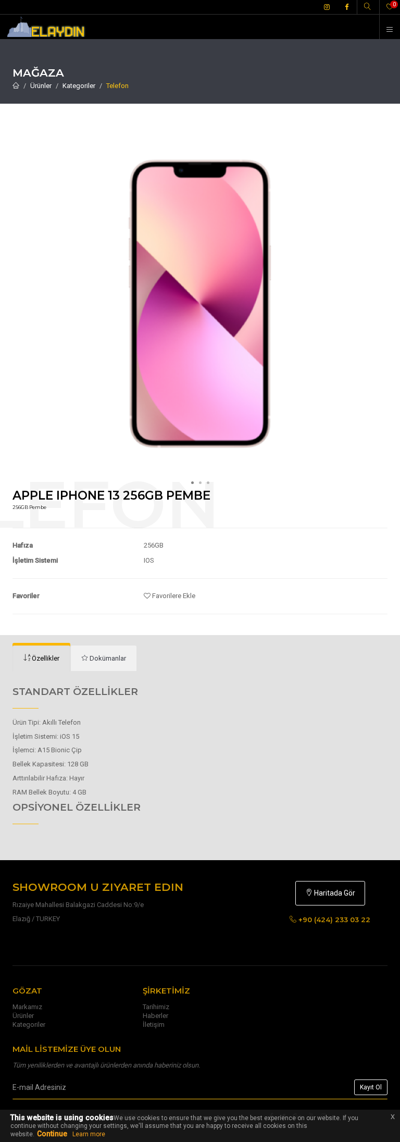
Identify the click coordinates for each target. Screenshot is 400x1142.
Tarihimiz (156, 1007)
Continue (52, 1133)
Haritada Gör (333, 893)
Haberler (155, 1016)
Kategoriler (79, 86)
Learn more (88, 1134)
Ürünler (41, 86)
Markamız (27, 1007)
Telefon (117, 86)
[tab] (41, 659)
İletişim (154, 1024)
